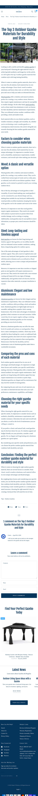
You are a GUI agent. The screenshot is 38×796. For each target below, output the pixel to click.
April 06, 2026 (17, 535)
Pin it (26, 507)
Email (2, 772)
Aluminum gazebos (7, 299)
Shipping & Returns (25, 736)
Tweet (19, 507)
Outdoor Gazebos (10, 499)
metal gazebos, (30, 104)
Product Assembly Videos (27, 733)
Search (3, 728)
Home (2, 16)
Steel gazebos (5, 239)
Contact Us (4, 733)
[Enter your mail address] (16, 776)
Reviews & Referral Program (28, 728)
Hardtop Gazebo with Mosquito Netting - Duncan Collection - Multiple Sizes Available (19, 655)
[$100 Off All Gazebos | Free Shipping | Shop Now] (19, 7)
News (7, 16)
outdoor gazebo (29, 67)
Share (11, 507)
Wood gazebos (5, 97)
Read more (17, 690)
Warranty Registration (26, 730)
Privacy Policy (5, 736)
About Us (3, 730)
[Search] (32, 12)
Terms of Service (24, 738)
